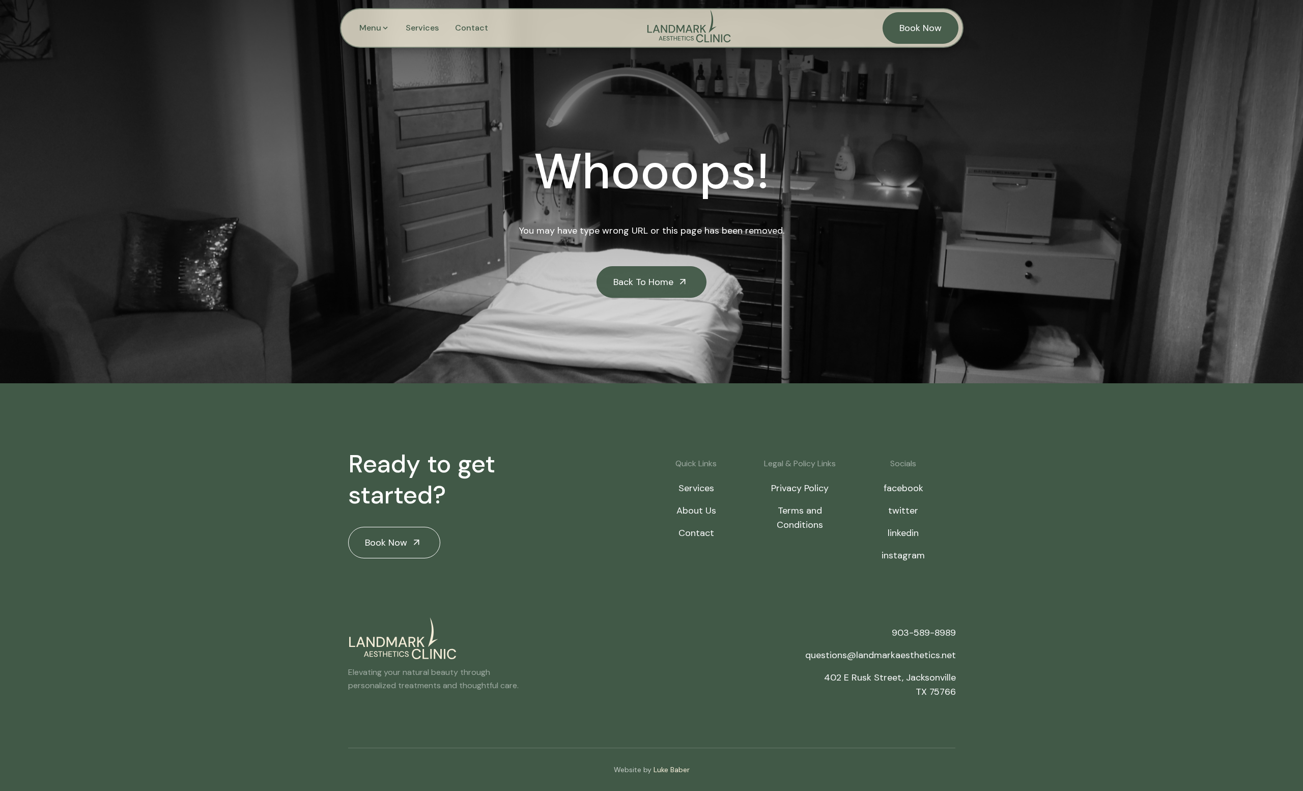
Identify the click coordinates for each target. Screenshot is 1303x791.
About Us (696, 510)
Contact (471, 27)
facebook (903, 488)
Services (422, 27)
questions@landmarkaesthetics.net (880, 655)
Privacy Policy (800, 488)
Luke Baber (672, 769)
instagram (903, 555)
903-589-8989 (924, 633)
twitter (903, 510)
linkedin (903, 533)
